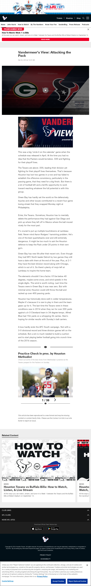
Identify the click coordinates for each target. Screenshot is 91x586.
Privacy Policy (45, 555)
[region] (45, 573)
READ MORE (45, 39)
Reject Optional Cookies (77, 581)
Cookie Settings (8, 581)
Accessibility (45, 559)
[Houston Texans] (45, 540)
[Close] (88, 29)
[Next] (55, 399)
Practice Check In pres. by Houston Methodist (41, 355)
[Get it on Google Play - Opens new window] (53, 530)
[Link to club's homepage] (5, 17)
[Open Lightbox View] (45, 387)
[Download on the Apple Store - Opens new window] (37, 529)
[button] (45, 90)
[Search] (83, 18)
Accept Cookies (58, 581)
